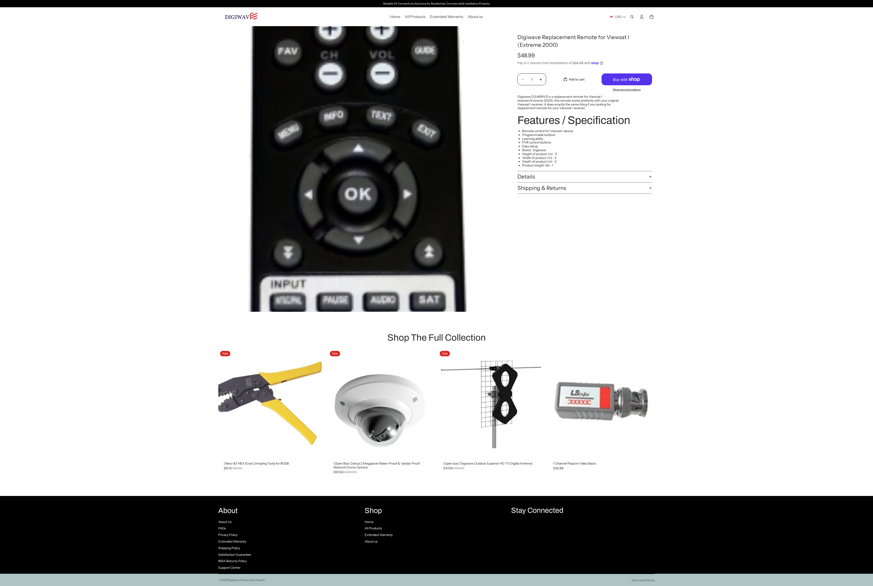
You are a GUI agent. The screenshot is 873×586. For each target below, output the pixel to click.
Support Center (229, 568)
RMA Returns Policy (232, 561)
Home (369, 522)
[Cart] (652, 17)
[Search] (632, 17)
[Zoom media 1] (361, 169)
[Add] (318, 449)
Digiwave (233, 580)
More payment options (627, 89)
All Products (373, 528)
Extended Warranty (232, 541)
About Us (225, 522)
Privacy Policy (228, 535)
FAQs (222, 528)
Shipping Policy (229, 548)
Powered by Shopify (252, 580)
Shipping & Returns (541, 188)
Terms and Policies (643, 580)
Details (526, 176)
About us (371, 541)
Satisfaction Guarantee (234, 555)
